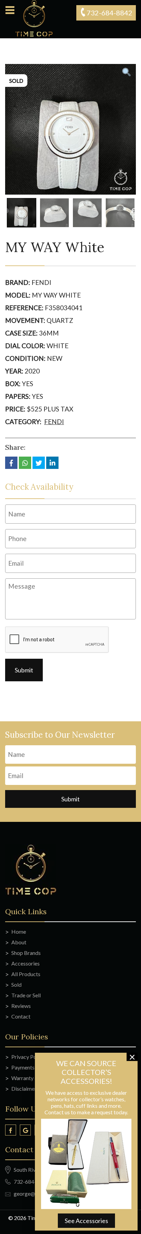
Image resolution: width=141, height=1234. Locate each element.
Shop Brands (26, 952)
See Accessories (86, 1220)
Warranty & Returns (34, 1078)
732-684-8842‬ (109, 13)
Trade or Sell (26, 995)
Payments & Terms (33, 1067)
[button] (9, 10)
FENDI (54, 421)
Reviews (21, 1005)
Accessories (25, 963)
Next (134, 211)
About (18, 942)
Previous (6, 211)
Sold (16, 984)
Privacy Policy (28, 1056)
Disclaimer (24, 1088)
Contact (20, 1016)
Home (18, 931)
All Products (25, 974)
